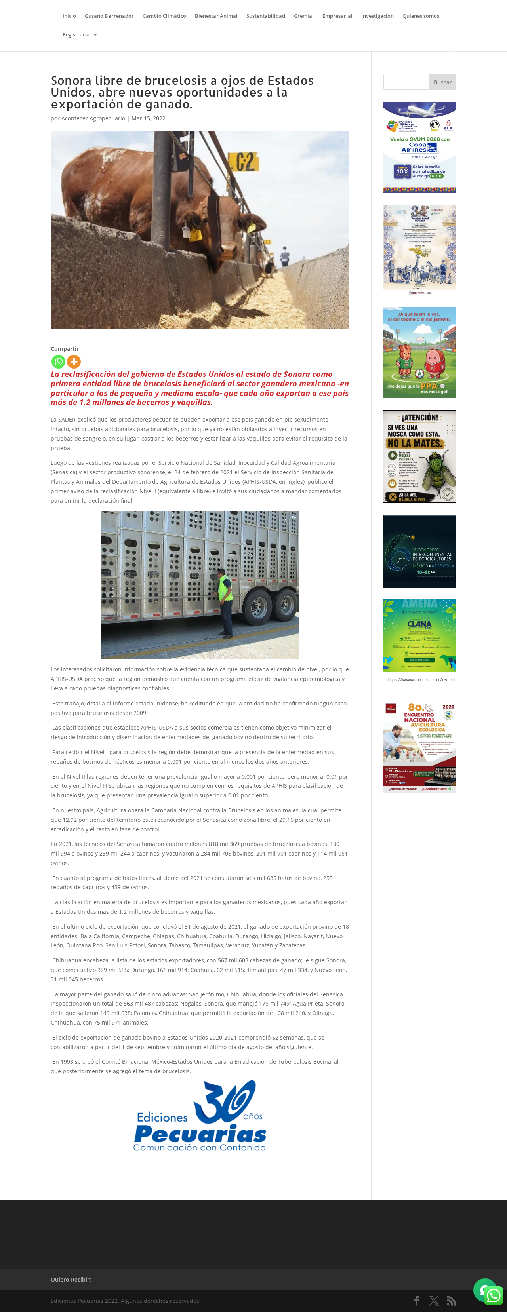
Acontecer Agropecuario (93, 118)
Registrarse (76, 35)
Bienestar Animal (216, 16)
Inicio (69, 16)
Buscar (443, 82)
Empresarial (337, 16)
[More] (74, 362)
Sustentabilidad (265, 16)
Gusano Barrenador (109, 16)
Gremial (304, 16)
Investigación (377, 16)
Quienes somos (420, 16)
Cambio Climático (164, 16)
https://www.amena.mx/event (420, 679)
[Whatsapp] (58, 362)
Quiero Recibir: (71, 1279)
